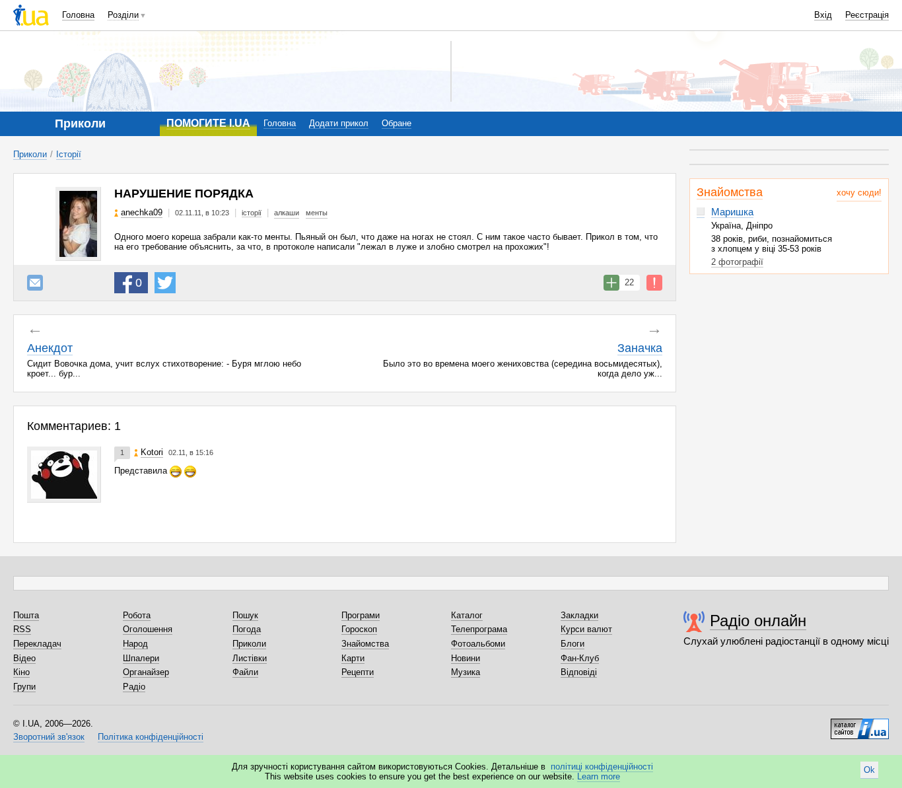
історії (251, 213)
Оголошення (147, 629)
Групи (24, 687)
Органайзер (146, 672)
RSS (22, 629)
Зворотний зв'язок (49, 737)
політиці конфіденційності (602, 766)
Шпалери (141, 658)
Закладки (579, 615)
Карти (352, 658)
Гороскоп (359, 629)
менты (317, 213)
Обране (396, 123)
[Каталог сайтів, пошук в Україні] (860, 724)
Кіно (21, 672)
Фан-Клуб (580, 658)
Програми (360, 615)
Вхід (823, 15)
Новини (465, 658)
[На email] (35, 283)
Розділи (123, 15)
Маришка (732, 211)
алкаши (286, 213)
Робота (137, 615)
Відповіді (579, 672)
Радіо (134, 687)
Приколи (30, 154)
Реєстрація (867, 15)
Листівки (249, 658)
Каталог (467, 615)
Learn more (598, 776)
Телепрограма (479, 629)
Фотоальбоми (478, 644)
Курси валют (586, 629)
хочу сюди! (859, 192)
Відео (24, 658)
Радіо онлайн (758, 620)
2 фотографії (737, 262)
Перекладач (37, 644)
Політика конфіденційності (150, 737)
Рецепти (357, 672)
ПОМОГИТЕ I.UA (208, 123)
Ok (869, 770)
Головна (78, 15)
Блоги (572, 644)
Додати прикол (338, 123)
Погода (246, 629)
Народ (135, 644)
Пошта (26, 615)
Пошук (245, 615)
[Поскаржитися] (654, 283)
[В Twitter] (165, 282)
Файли (245, 672)
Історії (68, 154)
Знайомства (730, 192)
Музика (465, 672)
